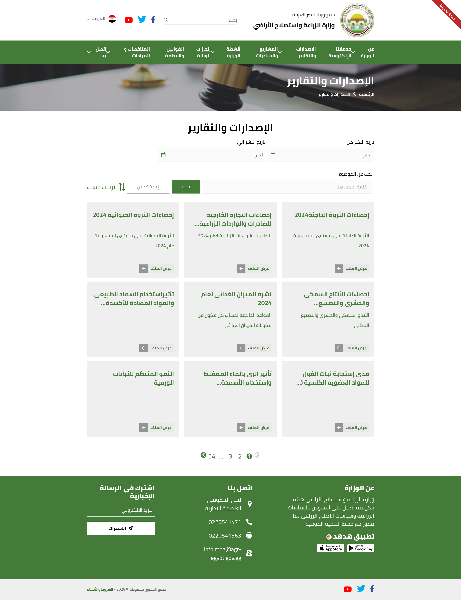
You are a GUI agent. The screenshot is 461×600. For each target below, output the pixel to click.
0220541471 (225, 521)
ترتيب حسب (102, 186)
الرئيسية (366, 94)
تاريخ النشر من (360, 142)
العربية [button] (98, 18)
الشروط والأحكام (100, 589)
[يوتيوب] (128, 20)
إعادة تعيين (148, 186)
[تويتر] (142, 19)
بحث (186, 186)
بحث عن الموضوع (355, 174)
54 (211, 456)
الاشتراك (117, 528)
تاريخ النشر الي (251, 142)
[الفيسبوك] (153, 19)
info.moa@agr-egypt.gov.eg (222, 553)
